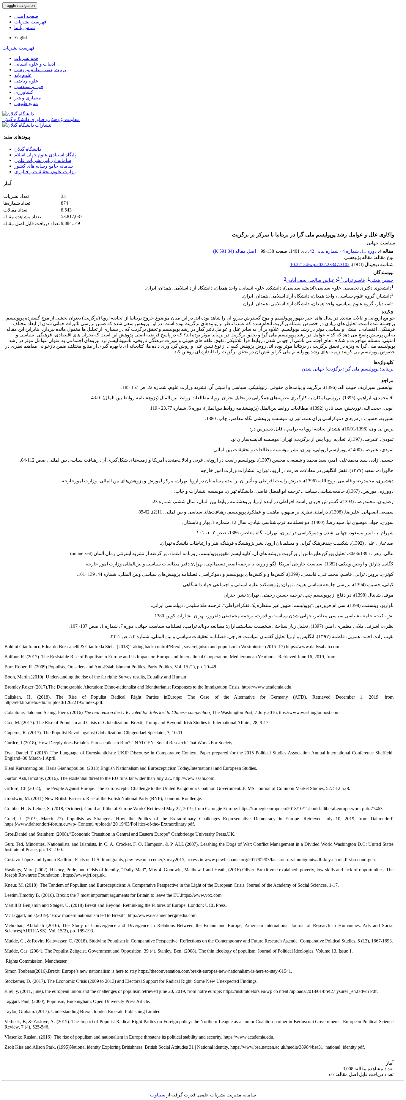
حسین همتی (382, 280)
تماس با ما (24, 27)
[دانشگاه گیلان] (18, 113)
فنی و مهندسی (28, 86)
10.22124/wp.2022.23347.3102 (320, 264)
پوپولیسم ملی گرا (361, 368)
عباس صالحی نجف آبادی (310, 280)
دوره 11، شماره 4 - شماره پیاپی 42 (343, 251)
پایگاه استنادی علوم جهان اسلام (45, 154)
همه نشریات (26, 58)
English (21, 37)
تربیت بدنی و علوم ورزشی (40, 69)
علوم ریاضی (26, 80)
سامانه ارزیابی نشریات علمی (42, 160)
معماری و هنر (27, 97)
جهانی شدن (313, 368)
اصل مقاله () (235, 251)
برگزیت (334, 368)
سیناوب (157, 1094)
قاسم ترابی (353, 280)
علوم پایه (23, 75)
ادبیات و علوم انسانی (34, 63)
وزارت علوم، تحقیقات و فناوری (45, 171)
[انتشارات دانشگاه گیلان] (27, 125)
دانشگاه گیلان (27, 149)
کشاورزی (23, 92)
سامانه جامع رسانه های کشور (43, 166)
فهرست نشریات (30, 21)
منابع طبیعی (26, 103)
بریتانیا (387, 368)
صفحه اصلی (26, 16)
